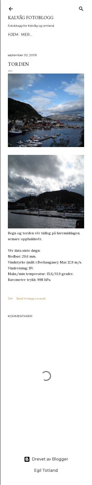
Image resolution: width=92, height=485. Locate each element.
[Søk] (81, 7)
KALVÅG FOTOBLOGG (30, 17)
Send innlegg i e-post (31, 298)
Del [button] (10, 298)
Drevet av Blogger (50, 459)
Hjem (13, 34)
